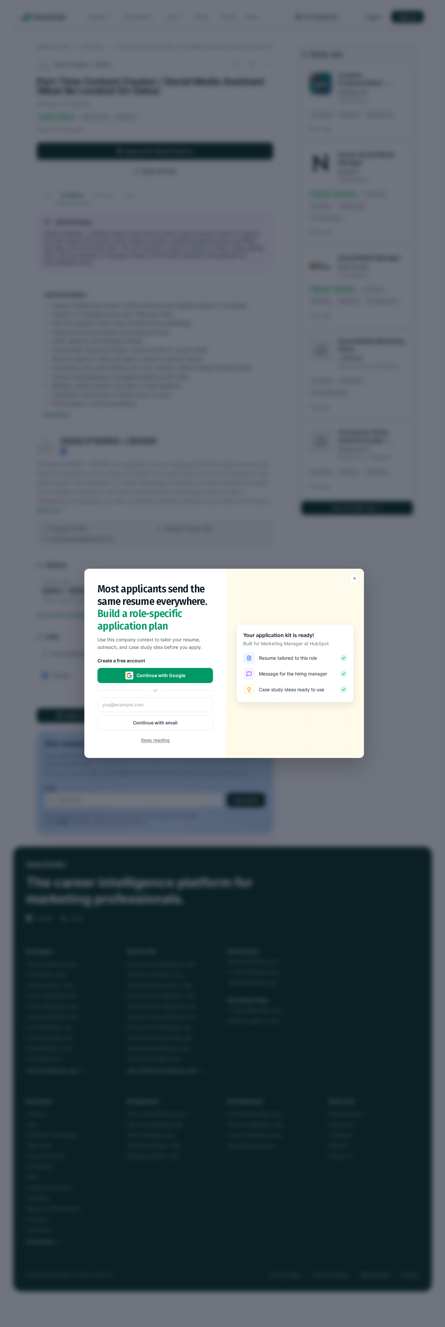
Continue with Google (161, 675)
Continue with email (155, 723)
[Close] (354, 578)
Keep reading (155, 740)
